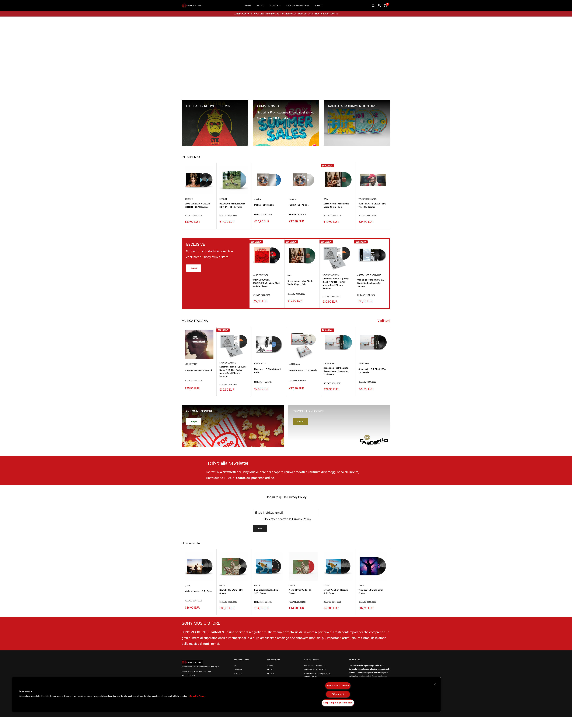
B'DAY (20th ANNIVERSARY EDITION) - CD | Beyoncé (232, 205)
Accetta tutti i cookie (338, 685)
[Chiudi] (434, 684)
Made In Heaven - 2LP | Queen (199, 591)
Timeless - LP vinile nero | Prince (371, 591)
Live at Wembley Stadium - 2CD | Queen (267, 591)
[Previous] (187, 54)
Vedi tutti (384, 321)
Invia (260, 528)
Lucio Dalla (294, 364)
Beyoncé (189, 199)
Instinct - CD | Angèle (299, 205)
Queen (188, 586)
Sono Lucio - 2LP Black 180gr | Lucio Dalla (373, 371)
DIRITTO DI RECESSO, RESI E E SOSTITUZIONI (317, 675)
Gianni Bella (260, 364)
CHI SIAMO (238, 669)
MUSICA (274, 5)
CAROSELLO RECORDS (297, 5)
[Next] (385, 54)
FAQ (235, 665)
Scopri (194, 268)
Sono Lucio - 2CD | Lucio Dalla (303, 370)
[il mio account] (379, 5)
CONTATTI (238, 674)
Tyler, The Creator (367, 199)
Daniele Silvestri (260, 275)
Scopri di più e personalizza (337, 703)
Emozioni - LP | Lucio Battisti (198, 370)
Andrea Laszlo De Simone (369, 275)
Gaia (326, 199)
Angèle (257, 199)
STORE (247, 5)
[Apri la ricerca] (373, 5)
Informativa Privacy (196, 696)
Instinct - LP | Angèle (264, 205)
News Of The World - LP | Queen (231, 591)
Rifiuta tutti (338, 694)
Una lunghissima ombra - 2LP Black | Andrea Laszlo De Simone (371, 283)
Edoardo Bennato (330, 275)
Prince (362, 585)
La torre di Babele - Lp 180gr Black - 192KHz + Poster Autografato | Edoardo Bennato (335, 283)
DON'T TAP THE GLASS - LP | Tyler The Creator (372, 205)
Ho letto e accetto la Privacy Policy (287, 519)
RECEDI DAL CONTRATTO (315, 665)
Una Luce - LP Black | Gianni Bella (267, 371)
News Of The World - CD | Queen (300, 591)
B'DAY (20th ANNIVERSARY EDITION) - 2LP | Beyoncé (197, 205)
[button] (11, 695)
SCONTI (318, 5)
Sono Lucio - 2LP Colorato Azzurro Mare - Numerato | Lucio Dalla (336, 371)
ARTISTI (260, 5)
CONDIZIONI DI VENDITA (315, 669)
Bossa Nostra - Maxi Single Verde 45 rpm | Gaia (336, 205)
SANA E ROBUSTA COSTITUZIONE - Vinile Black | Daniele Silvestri (266, 283)
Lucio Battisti (191, 364)
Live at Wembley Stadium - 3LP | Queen (336, 591)
